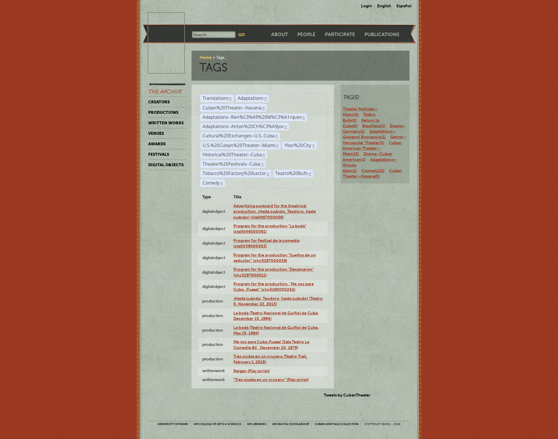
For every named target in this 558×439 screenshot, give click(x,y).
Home (206, 57)
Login (366, 5)
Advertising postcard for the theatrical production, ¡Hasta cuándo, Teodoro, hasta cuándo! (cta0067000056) (274, 211)
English (384, 5)
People (306, 34)
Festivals (158, 154)
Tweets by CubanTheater (347, 395)
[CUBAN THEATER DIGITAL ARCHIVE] (161, 19)
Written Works (166, 123)
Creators (159, 102)
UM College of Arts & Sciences (218, 424)
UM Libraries (257, 424)
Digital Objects (166, 164)
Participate (340, 34)
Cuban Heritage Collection (337, 424)
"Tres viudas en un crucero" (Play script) (271, 379)
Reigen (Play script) (251, 371)
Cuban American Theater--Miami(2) (372, 148)
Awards (157, 143)
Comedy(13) (373, 170)
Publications (381, 34)
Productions (163, 112)
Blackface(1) (373, 125)
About (279, 34)
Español (404, 5)
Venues (156, 133)
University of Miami (173, 424)
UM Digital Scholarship (290, 424)
